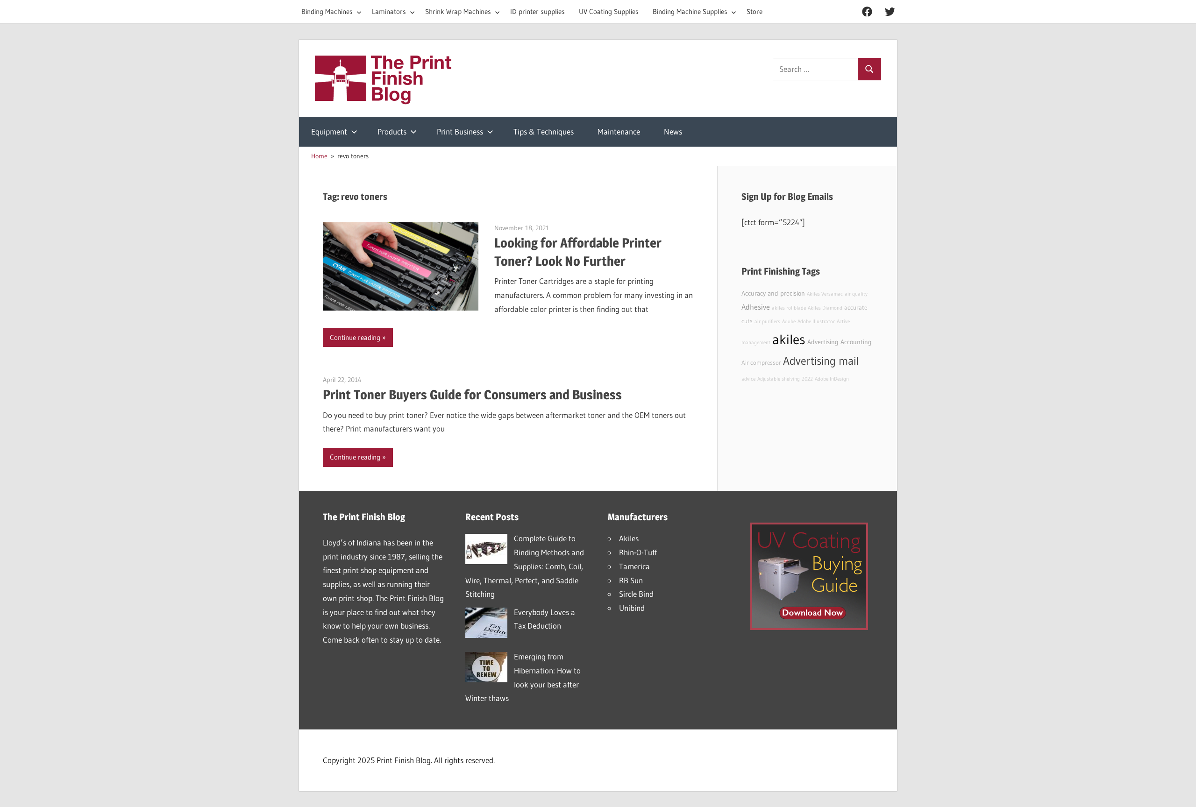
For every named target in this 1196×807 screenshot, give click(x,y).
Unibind (632, 608)
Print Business (460, 131)
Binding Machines (327, 11)
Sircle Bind (636, 594)
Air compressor (761, 362)
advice (748, 379)
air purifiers (767, 322)
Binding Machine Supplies (690, 11)
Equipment (329, 131)
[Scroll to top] (1180, 791)
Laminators (389, 11)
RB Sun (631, 580)
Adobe (789, 322)
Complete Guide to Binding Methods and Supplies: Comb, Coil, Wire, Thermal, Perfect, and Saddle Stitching (524, 566)
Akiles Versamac (825, 294)
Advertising (823, 342)
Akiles (629, 538)
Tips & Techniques (543, 131)
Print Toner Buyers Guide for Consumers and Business (472, 395)
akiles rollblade (789, 308)
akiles (788, 339)
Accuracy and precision (773, 293)
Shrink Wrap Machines (458, 11)
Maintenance (619, 131)
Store (754, 11)
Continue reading (355, 337)
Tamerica (634, 566)
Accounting (856, 342)
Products (391, 131)
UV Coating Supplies (609, 11)
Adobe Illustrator (816, 322)
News (673, 131)
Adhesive (755, 306)
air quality (856, 294)
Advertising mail (821, 361)
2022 (807, 379)
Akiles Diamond (825, 308)
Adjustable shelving (778, 379)
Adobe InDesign (832, 379)
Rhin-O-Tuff (638, 552)
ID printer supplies (537, 11)
